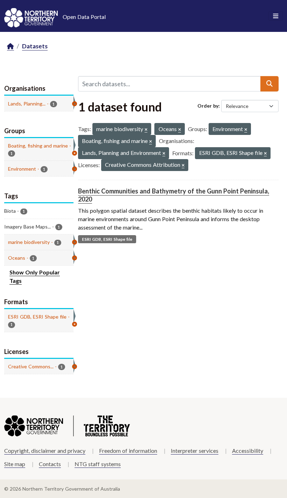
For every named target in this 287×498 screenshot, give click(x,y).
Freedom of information (128, 450)
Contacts (50, 464)
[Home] (10, 46)
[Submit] (269, 83)
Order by (207, 106)
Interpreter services (194, 450)
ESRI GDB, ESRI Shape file (107, 239)
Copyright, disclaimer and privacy (44, 450)
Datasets (35, 46)
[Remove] (146, 129)
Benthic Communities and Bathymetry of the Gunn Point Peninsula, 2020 (173, 195)
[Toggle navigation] (275, 16)
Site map (14, 464)
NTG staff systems (98, 464)
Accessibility (247, 450)
